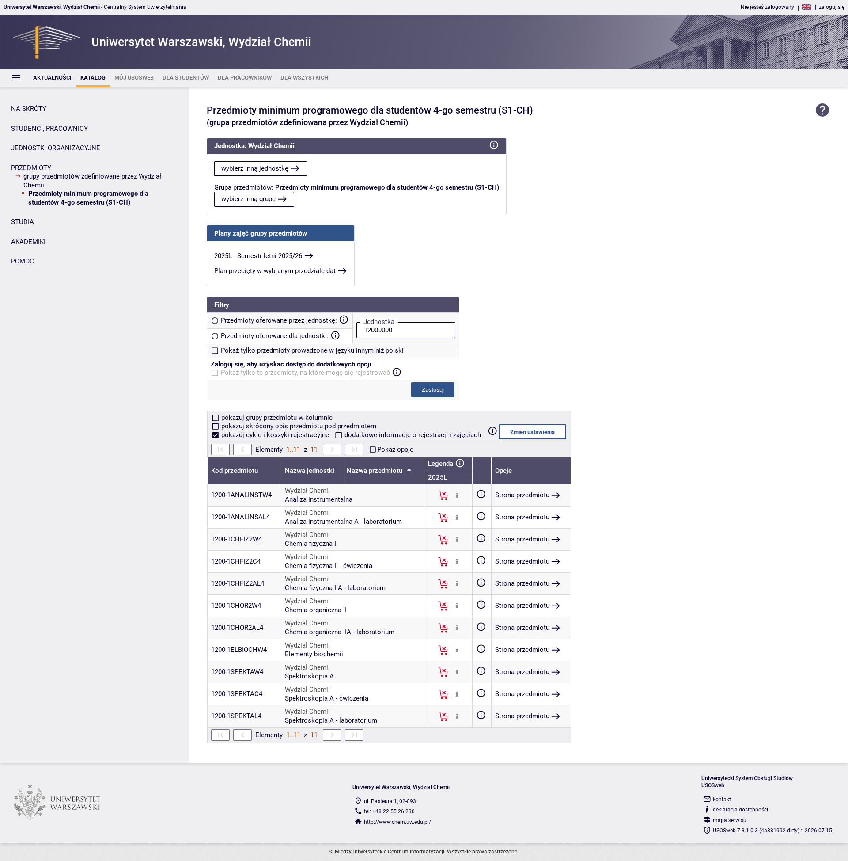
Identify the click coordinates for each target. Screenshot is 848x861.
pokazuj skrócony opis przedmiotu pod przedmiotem (298, 426)
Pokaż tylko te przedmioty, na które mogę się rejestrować (305, 373)
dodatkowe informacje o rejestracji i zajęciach (412, 435)
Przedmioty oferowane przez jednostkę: (279, 320)
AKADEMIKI (28, 242)
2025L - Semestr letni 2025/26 (258, 256)
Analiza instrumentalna (318, 499)
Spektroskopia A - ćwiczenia (326, 698)
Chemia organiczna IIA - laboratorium (339, 632)
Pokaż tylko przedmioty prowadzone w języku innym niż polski (312, 350)
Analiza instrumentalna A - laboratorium (343, 522)
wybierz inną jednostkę (254, 168)
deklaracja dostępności (740, 810)
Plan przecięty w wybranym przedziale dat (275, 271)
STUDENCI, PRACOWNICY (49, 129)
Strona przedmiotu (522, 495)
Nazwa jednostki (309, 471)
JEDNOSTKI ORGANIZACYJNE (55, 148)
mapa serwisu (729, 820)
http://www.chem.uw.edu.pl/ (397, 822)
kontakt (722, 799)
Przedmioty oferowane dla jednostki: (274, 336)
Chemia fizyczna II (311, 544)
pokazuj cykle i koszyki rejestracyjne (275, 435)
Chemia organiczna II (316, 610)
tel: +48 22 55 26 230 (389, 811)
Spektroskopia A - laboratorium (331, 720)
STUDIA (22, 222)
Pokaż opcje (395, 449)
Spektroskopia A (309, 676)
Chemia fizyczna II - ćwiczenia (328, 566)
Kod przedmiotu (234, 471)
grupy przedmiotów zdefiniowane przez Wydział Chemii (92, 180)
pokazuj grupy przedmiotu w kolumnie (276, 418)
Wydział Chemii (271, 146)
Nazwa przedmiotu (375, 471)
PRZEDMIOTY (31, 168)
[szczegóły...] (457, 495)
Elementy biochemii (314, 654)
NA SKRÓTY (28, 109)
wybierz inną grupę (248, 199)
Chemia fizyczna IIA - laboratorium (335, 588)
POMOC (22, 261)
